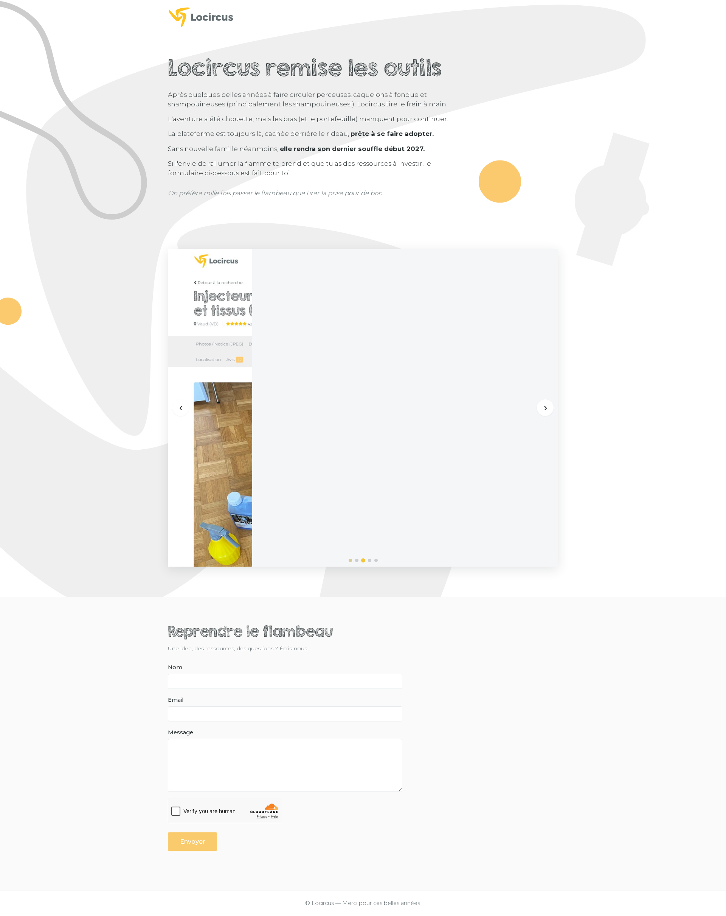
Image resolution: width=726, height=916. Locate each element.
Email (175, 699)
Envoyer (192, 841)
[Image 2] (356, 560)
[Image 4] (369, 560)
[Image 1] (350, 560)
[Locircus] (363, 17)
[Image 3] (363, 560)
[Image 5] (376, 560)
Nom (175, 667)
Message (180, 732)
